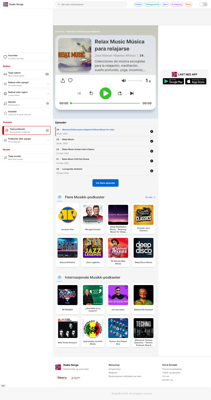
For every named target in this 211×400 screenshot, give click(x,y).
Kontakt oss (167, 380)
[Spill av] (105, 93)
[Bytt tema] (203, 4)
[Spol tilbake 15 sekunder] (91, 93)
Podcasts (59, 31)
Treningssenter (152, 4)
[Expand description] (151, 70)
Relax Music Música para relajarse (83, 31)
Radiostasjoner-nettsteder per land (125, 376)
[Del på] (63, 80)
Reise (188, 4)
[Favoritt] (70, 80)
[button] (124, 81)
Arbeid (138, 4)
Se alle (148, 197)
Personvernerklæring (172, 369)
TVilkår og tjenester (171, 372)
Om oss (165, 376)
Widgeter (113, 372)
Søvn (165, 4)
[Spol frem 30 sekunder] (120, 93)
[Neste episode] (131, 93)
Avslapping (177, 4)
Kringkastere (115, 369)
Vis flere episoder (105, 183)
